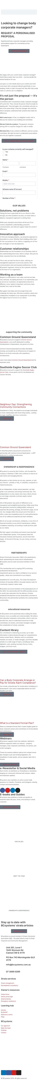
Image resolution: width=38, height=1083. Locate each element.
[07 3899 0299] (3, 972)
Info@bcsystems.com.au (18, 964)
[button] (19, 18)
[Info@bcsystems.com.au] (3, 965)
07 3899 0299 (13, 971)
